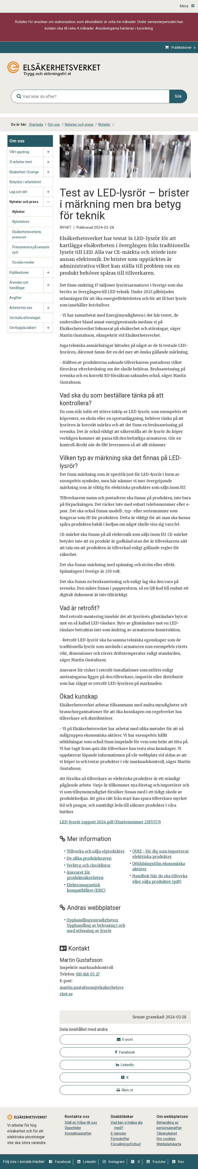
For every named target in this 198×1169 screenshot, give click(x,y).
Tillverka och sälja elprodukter (96, 851)
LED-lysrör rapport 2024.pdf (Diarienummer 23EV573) (110, 822)
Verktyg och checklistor (89, 865)
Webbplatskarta (168, 1144)
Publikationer (19, 272)
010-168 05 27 (88, 974)
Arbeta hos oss (20, 308)
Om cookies (166, 1139)
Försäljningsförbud (126, 1144)
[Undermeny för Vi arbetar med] (48, 162)
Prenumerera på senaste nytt (30, 249)
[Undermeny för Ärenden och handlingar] (48, 285)
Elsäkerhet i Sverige (24, 172)
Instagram (116, 1162)
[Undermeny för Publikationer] (48, 273)
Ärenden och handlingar (18, 285)
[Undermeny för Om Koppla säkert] (48, 328)
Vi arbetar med (20, 162)
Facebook (63, 1162)
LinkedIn (89, 1162)
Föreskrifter (120, 1139)
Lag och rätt (18, 192)
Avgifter (15, 298)
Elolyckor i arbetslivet (25, 182)
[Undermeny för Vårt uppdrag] (48, 152)
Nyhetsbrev (20, 222)
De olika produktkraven (89, 858)
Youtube (159, 1162)
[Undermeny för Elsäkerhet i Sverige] (48, 172)
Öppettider (73, 1128)
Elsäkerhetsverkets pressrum (26, 234)
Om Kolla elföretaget (24, 318)
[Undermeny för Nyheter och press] (48, 202)
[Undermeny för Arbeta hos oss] (48, 308)
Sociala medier (23, 262)
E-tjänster (118, 1133)
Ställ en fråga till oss (81, 1122)
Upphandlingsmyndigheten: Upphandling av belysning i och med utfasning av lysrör (96, 925)
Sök (178, 96)
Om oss (16, 140)
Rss (181, 1162)
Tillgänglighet (166, 1133)
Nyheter (18, 212)
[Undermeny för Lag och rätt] (48, 192)
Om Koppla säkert (22, 328)
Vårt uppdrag (19, 152)
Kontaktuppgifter (78, 1133)
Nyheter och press (23, 202)
